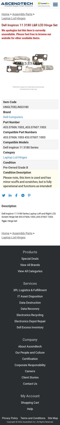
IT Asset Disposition (30, 296)
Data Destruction (30, 302)
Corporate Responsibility (30, 365)
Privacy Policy (10, 418)
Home (5, 14)
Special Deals (30, 258)
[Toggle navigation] (55, 4)
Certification (30, 358)
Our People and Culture (30, 352)
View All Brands (30, 265)
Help (30, 409)
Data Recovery (30, 308)
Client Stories (30, 377)
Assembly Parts (22, 14)
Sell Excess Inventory (30, 327)
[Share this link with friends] (4, 195)
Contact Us (30, 383)
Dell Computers (13, 117)
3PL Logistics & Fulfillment (30, 290)
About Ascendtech (30, 346)
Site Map (53, 418)
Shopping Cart (30, 402)
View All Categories (30, 271)
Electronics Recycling (30, 315)
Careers (30, 371)
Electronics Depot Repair (30, 321)
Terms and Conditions (32, 418)
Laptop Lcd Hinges (13, 18)
